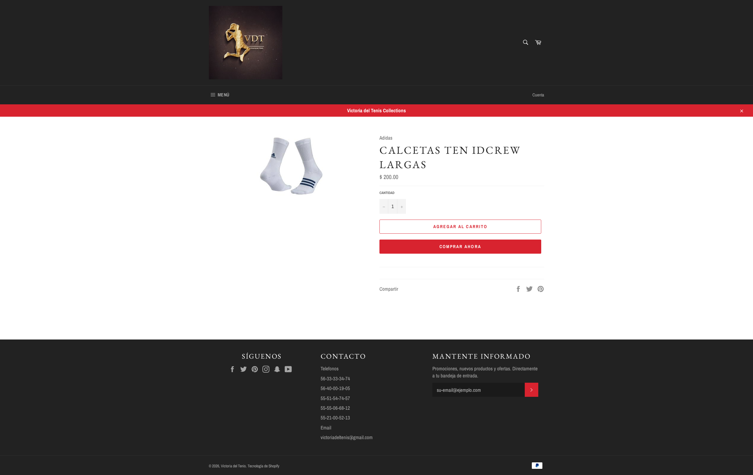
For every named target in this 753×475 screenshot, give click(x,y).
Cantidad (386, 192)
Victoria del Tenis (233, 466)
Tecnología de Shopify (263, 466)
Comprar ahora (460, 246)
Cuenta (538, 95)
